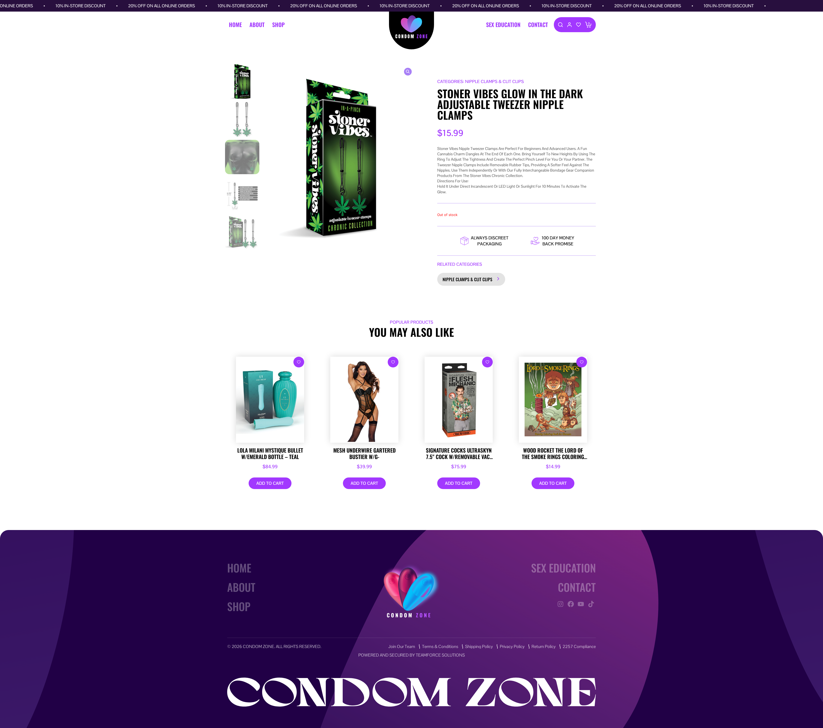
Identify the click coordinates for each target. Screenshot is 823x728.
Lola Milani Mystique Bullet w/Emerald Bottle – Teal (270, 453)
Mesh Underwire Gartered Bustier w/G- (364, 453)
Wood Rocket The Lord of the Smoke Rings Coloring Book (553, 453)
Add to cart (270, 483)
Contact (538, 25)
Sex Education (503, 25)
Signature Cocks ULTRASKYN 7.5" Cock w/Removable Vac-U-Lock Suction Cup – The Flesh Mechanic (459, 453)
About (256, 25)
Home (235, 25)
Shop (278, 25)
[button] (408, 72)
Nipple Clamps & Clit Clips (467, 279)
